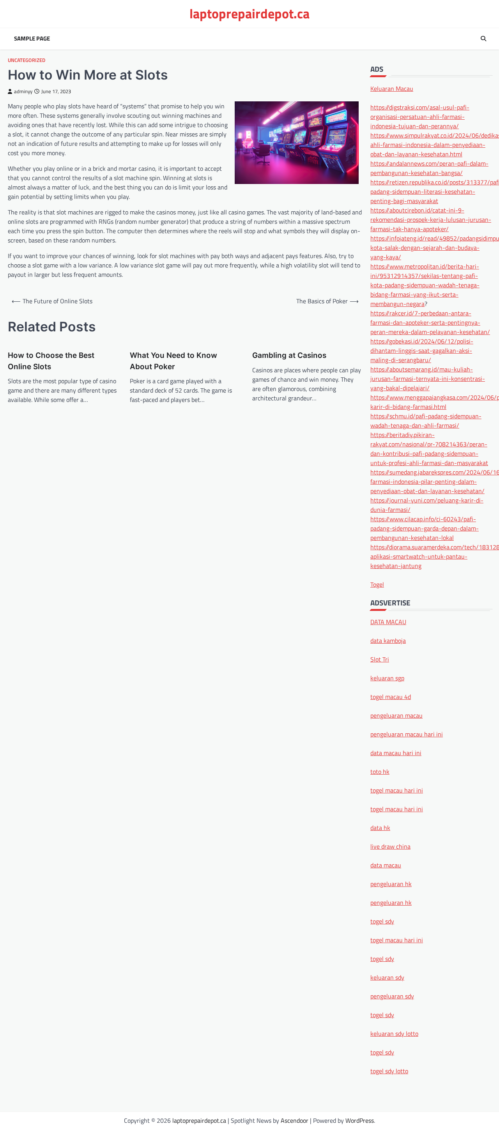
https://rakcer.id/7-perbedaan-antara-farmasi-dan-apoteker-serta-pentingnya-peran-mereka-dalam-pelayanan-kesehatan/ (430, 322)
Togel (377, 584)
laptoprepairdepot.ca (249, 13)
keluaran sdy (387, 977)
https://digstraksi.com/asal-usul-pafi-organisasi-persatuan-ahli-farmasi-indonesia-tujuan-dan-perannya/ (419, 116)
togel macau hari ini (396, 940)
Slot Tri (379, 659)
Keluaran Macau (391, 88)
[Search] (483, 38)
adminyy (23, 91)
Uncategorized (26, 60)
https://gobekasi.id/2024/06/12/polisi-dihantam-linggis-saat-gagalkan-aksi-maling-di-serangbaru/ (421, 350)
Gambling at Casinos (289, 355)
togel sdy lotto (389, 1071)
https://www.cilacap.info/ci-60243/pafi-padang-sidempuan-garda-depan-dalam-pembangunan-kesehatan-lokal (424, 528)
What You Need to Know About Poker (173, 361)
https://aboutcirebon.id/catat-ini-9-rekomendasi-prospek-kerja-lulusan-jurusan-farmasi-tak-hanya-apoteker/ (430, 219)
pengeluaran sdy (392, 996)
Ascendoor (294, 1120)
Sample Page (32, 38)
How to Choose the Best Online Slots (51, 361)
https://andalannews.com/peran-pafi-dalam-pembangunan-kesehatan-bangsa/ (429, 167)
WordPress (359, 1120)
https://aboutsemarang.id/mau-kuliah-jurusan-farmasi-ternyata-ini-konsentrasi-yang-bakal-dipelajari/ (427, 378)
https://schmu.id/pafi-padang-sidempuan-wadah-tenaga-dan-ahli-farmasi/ (425, 420)
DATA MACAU (388, 621)
